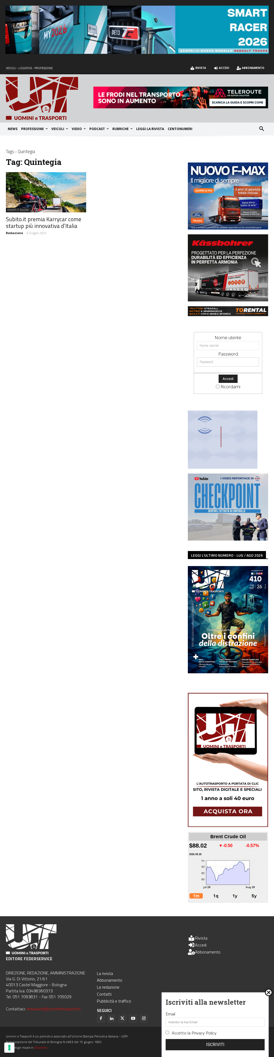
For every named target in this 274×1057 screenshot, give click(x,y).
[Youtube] (133, 1019)
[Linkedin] (112, 1019)
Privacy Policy (204, 1033)
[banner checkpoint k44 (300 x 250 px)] (228, 539)
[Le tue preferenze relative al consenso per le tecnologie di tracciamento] (9, 1048)
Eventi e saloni (18, 210)
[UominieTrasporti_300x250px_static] (228, 300)
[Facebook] (101, 1019)
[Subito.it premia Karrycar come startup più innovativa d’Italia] (46, 192)
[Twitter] (122, 1019)
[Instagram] (144, 1019)
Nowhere (40, 1047)
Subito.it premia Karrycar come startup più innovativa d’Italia (43, 222)
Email (170, 1014)
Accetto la (194, 1033)
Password (228, 354)
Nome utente (228, 337)
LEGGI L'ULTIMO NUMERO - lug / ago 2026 (227, 555)
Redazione (14, 233)
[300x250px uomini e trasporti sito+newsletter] (228, 228)
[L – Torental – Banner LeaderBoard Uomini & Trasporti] (228, 314)
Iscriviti (215, 1044)
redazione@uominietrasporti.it (53, 1009)
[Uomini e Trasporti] (49, 98)
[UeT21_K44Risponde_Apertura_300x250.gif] (222, 467)
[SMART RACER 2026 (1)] (137, 52)
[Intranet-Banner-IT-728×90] (180, 107)
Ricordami (230, 386)
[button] (261, 129)
